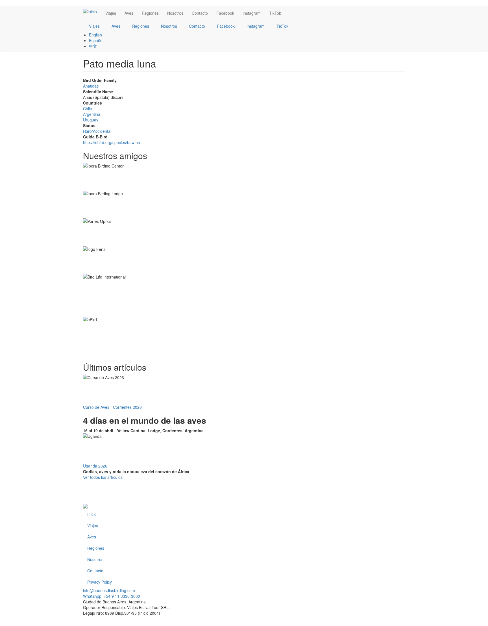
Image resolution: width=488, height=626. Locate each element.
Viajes (110, 13)
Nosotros (175, 13)
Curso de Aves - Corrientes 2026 (112, 407)
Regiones (150, 13)
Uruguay (90, 120)
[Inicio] (92, 11)
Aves (129, 13)
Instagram (252, 13)
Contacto (200, 13)
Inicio (92, 514)
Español (96, 40)
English (95, 35)
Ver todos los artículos (103, 477)
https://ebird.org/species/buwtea (111, 142)
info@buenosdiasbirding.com (109, 590)
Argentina (91, 114)
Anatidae (91, 86)
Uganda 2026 (95, 466)
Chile (87, 108)
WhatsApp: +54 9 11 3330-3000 (111, 596)
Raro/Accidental (97, 131)
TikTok (275, 13)
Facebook (225, 13)
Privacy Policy (99, 582)
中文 (93, 46)
